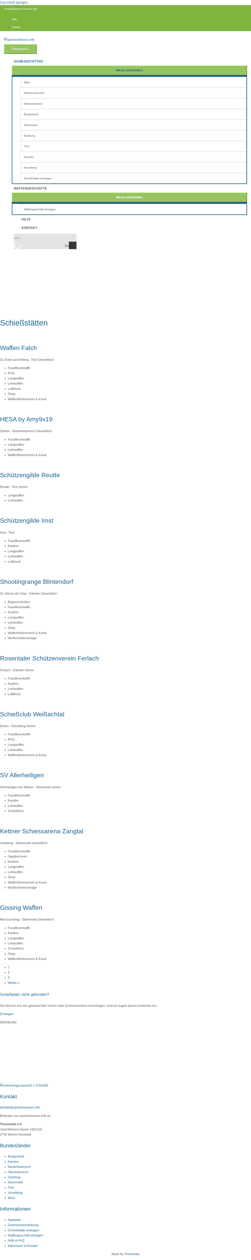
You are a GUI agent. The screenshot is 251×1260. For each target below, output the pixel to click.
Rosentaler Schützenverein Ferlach (49, 658)
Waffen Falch (18, 347)
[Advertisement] (125, 284)
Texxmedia (131, 1254)
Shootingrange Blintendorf (36, 581)
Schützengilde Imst (26, 520)
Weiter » (13, 982)
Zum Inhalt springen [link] (14, 2)
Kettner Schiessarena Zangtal (41, 831)
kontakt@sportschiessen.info (20, 8)
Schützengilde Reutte (30, 475)
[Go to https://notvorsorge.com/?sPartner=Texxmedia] (125, 1085)
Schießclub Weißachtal (32, 714)
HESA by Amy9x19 (26, 419)
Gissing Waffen (21, 907)
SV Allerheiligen (22, 775)
